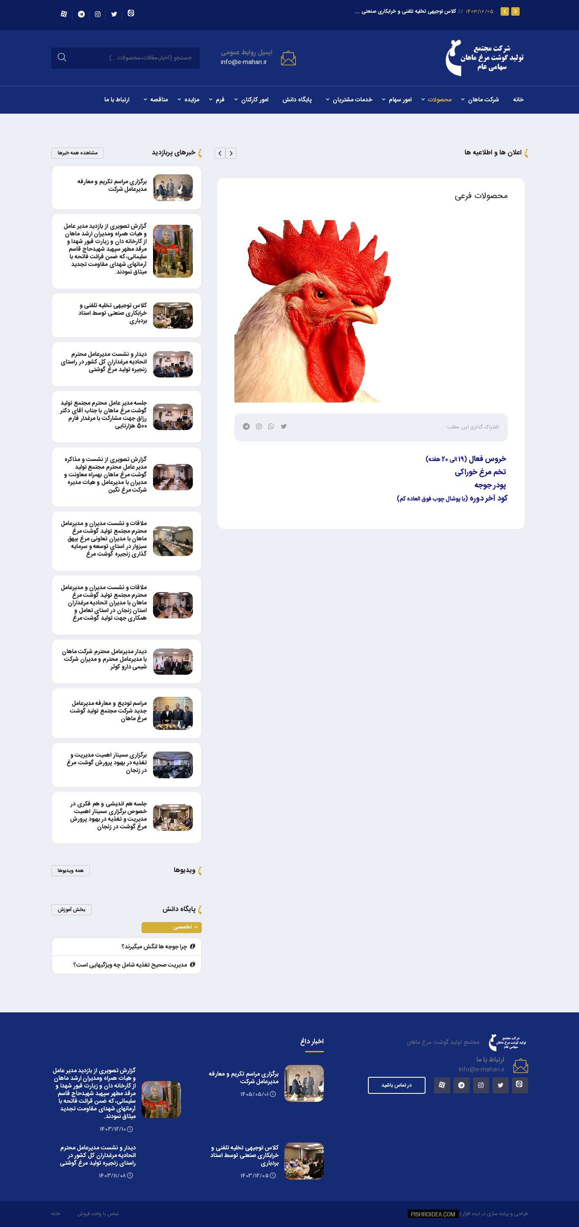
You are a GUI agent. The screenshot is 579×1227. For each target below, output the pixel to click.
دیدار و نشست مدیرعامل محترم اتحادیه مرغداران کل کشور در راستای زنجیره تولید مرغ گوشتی (104, 362)
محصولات (439, 100)
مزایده (191, 100)
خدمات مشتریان (352, 100)
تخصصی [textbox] (182, 927)
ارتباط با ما (116, 100)
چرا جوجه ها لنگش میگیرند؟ (154, 947)
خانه (518, 100)
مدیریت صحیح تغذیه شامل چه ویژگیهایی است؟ (130, 965)
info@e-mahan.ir (244, 62)
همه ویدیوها (71, 870)
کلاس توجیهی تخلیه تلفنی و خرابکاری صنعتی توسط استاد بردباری (112, 313)
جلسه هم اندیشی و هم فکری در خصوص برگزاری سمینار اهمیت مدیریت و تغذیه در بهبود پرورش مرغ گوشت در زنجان (108, 815)
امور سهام (400, 100)
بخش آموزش (71, 910)
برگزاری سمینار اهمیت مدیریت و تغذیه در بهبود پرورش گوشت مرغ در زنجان (107, 763)
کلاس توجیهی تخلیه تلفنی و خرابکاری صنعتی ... (405, 11)
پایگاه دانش (297, 100)
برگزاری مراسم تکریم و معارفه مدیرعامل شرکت (112, 186)
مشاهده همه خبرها (78, 153)
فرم (220, 100)
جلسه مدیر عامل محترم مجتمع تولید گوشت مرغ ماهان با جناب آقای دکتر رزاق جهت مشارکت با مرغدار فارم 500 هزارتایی (103, 414)
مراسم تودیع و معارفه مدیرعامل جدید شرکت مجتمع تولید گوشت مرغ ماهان (108, 711)
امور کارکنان (254, 100)
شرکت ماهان (483, 100)
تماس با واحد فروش (98, 1214)
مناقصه (159, 100)
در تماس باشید (396, 1085)
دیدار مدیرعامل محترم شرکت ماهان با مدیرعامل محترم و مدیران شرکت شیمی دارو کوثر (104, 659)
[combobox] (172, 927)
